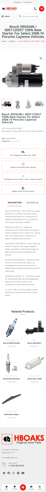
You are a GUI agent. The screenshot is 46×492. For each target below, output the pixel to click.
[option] (7, 104)
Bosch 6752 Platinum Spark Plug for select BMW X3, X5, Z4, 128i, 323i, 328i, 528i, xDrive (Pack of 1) (11, 379)
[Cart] (41, 9)
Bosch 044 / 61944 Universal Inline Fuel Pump (35, 379)
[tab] (14, 203)
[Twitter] (4, 473)
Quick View (13, 335)
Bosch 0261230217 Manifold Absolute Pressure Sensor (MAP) (34, 343)
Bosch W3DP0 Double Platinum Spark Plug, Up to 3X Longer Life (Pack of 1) (11, 343)
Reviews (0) (32, 202)
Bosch (12, 141)
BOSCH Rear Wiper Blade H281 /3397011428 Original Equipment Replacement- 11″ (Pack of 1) (11, 414)
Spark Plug (14, 340)
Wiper (14, 412)
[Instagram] (13, 473)
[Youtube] (23, 473)
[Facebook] (9, 473)
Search (20, 16)
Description (15, 202)
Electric (17, 141)
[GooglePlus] (18, 473)
